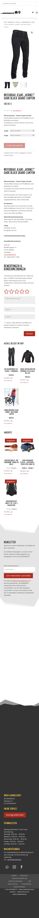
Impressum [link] (24, 875)
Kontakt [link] (13, 875)
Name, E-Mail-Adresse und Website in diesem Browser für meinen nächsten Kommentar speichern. (18, 325)
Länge (6, 135)
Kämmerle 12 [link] (8, 801)
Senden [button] (29, 333)
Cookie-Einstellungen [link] (15, 881)
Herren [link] (18, 22)
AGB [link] (29, 881)
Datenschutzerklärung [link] (19, 878)
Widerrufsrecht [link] (13, 884)
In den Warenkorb (14, 145)
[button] (36, 12)
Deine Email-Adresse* (11, 566)
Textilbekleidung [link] (26, 22)
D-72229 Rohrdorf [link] (10, 803)
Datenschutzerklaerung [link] (20, 581)
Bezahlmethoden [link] (19, 887)
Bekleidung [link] (11, 22)
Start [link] (5, 22)
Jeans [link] (33, 22)
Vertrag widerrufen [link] (15, 815)
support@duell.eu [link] (10, 255)
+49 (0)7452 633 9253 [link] (14, 860)
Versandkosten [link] (17, 110)
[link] (10, 12)
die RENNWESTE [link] (9, 799)
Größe (6, 131)
